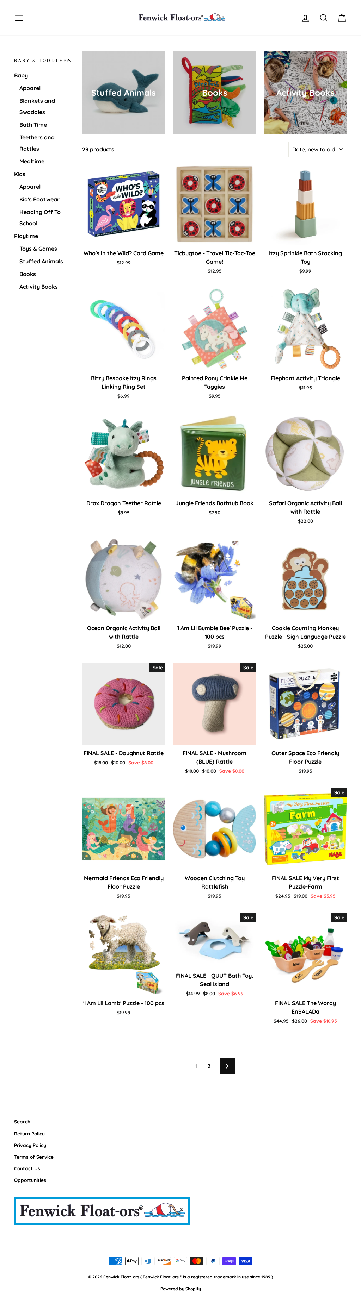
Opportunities (30, 1180)
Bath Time (33, 124)
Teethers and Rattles (37, 143)
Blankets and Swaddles (37, 106)
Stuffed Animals (41, 261)
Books (27, 273)
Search (22, 1121)
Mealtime (31, 161)
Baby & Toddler (40, 60)
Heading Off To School (40, 217)
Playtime (26, 235)
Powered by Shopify (180, 1288)
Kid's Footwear (39, 199)
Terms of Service (34, 1157)
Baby (21, 75)
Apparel (30, 88)
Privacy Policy (30, 1145)
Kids (19, 173)
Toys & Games (38, 248)
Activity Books (38, 286)
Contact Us (27, 1168)
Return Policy (29, 1133)
